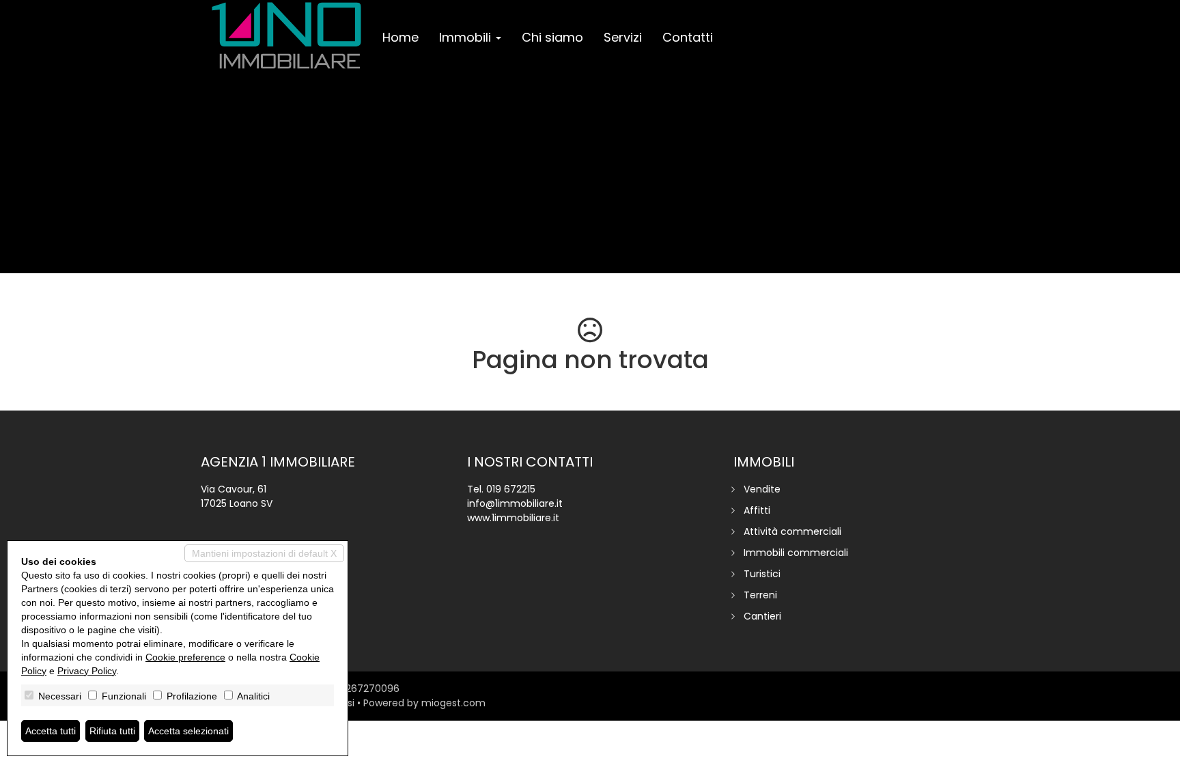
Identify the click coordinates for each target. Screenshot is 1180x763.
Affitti (757, 510)
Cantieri (762, 616)
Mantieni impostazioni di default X (264, 553)
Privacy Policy (86, 670)
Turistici (762, 574)
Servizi (623, 37)
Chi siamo (552, 37)
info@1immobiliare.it (515, 503)
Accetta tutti (50, 730)
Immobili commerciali (796, 552)
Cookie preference (185, 657)
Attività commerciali (792, 531)
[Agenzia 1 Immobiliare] (286, 35)
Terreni (760, 595)
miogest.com (453, 703)
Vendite (762, 489)
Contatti (687, 37)
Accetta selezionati (188, 730)
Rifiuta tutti (112, 730)
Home (400, 37)
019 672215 (510, 489)
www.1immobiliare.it (513, 518)
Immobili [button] (466, 37)
